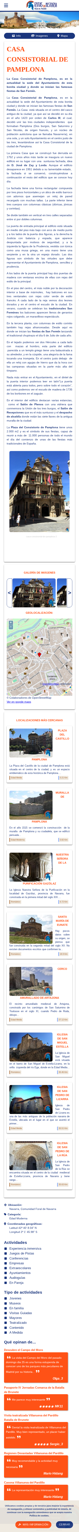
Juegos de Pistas (21, 1253)
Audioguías (17, 1278)
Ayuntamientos (20, 1273)
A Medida (16, 1332)
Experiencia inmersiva (25, 1248)
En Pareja (16, 1283)
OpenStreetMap (50, 684)
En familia (16, 1308)
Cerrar (64, 1524)
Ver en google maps (19, 701)
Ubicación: (15, 1204)
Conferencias (18, 1258)
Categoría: (14, 1214)
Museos (15, 1303)
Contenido (16, 1328)
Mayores (15, 1318)
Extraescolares (20, 1268)
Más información (35, 1524)
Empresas (16, 1263)
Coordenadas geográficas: (24, 1223)
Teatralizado (18, 1323)
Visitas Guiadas (20, 1313)
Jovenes (15, 1298)
